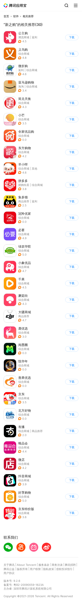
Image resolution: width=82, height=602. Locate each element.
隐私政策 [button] (48, 569)
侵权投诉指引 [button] (64, 569)
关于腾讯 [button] (9, 564)
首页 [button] (6, 16)
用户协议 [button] (9, 573)
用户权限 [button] (35, 569)
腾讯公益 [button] (9, 569)
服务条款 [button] (43, 564)
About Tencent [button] (26, 564)
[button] (15, 5)
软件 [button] (16, 16)
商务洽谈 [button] (57, 564)
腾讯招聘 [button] (70, 564)
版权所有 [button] (22, 569)
